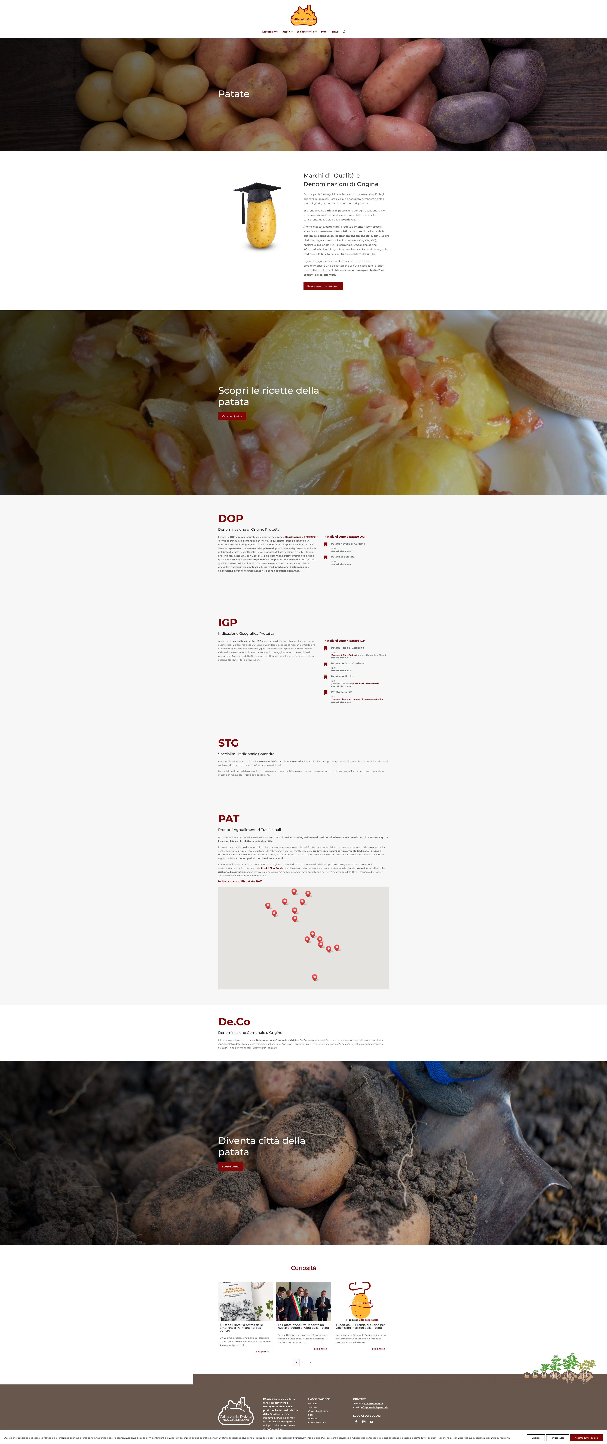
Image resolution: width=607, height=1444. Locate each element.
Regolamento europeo (323, 286)
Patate (286, 32)
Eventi (324, 32)
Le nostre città (305, 32)
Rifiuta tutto (557, 1437)
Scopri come (231, 1166)
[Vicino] (604, 1432)
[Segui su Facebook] (356, 1422)
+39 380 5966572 (373, 1403)
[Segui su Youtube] (371, 1422)
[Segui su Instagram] (364, 1422)
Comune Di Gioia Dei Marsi (366, 683)
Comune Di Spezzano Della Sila (367, 699)
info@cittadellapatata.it (374, 1407)
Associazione (270, 32)
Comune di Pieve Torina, (344, 655)
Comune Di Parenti (341, 699)
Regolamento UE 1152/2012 (300, 537)
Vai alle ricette (232, 416)
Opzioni (535, 1437)
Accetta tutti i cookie (586, 1437)
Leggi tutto (262, 1351)
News (335, 32)
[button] (313, 934)
